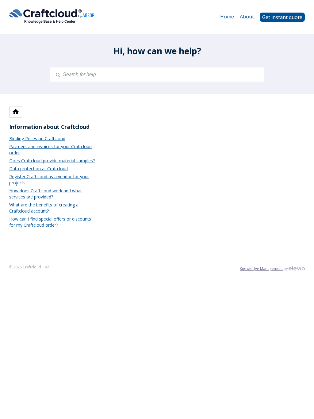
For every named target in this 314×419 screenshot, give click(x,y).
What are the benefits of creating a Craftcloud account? (43, 208)
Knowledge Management (261, 268)
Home (227, 16)
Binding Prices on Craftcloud (37, 138)
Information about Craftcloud (49, 126)
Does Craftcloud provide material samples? (52, 160)
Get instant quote (282, 17)
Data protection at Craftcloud (38, 168)
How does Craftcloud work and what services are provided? (45, 194)
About (247, 16)
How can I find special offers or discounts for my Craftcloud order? (50, 222)
